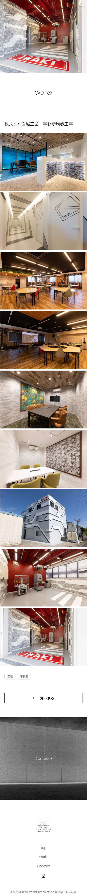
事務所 (24, 676)
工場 (10, 676)
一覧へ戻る (45, 698)
